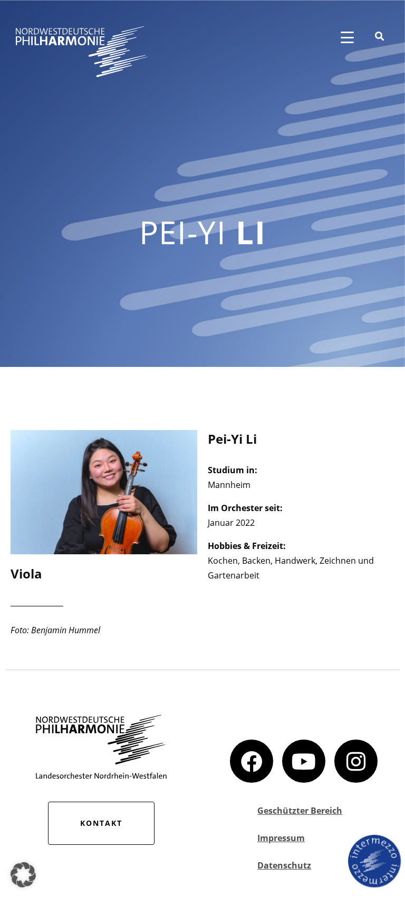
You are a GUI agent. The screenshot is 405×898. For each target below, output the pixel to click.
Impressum (281, 838)
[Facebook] (251, 761)
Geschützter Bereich (299, 810)
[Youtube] (303, 761)
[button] (23, 875)
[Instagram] (356, 761)
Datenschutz (284, 865)
